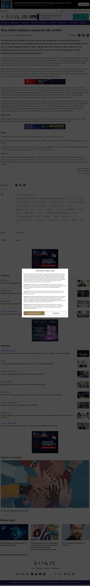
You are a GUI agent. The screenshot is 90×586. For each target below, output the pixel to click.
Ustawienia (56, 313)
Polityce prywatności (46, 281)
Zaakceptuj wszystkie (34, 313)
